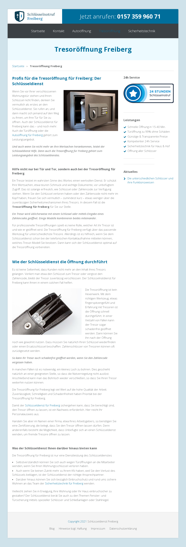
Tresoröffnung (109, 31)
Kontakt (58, 31)
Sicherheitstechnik (141, 31)
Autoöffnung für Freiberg (27, 135)
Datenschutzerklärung (123, 528)
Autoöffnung (81, 31)
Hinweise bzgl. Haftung (73, 528)
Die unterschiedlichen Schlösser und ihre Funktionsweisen (150, 180)
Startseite (38, 31)
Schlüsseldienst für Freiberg (42, 405)
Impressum (98, 528)
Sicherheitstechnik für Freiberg (64, 483)
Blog (51, 528)
